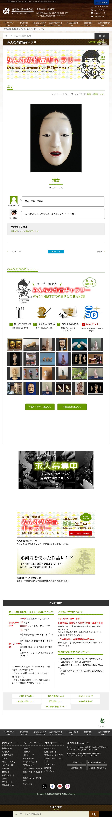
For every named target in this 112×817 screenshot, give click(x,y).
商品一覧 (24, 24)
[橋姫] (31, 388)
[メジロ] (79, 373)
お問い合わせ (104, 24)
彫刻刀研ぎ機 (7, 755)
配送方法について (56, 701)
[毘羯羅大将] (95, 373)
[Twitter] (44, 786)
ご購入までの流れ (26, 696)
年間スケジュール (30, 762)
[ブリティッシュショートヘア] (63, 373)
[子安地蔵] (95, 344)
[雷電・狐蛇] (14, 344)
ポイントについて (86, 696)
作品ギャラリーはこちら (40, 407)
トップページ (8, 24)
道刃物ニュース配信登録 (54, 755)
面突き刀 (14, 231)
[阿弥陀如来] (95, 388)
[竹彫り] (31, 373)
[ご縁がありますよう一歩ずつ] (79, 344)
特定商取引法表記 (86, 701)
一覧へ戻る (56, 252)
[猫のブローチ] (47, 373)
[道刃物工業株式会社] (18, 11)
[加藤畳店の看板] (14, 388)
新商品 (4, 779)
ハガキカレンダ (15, 252)
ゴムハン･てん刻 (8, 762)
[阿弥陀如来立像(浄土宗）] (14, 359)
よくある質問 (72, 24)
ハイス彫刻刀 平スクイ (29, 231)
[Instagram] (67, 786)
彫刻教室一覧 (28, 758)
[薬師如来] (79, 359)
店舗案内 (26, 748)
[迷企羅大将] (47, 388)
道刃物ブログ (28, 765)
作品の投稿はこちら (72, 407)
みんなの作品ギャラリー (33, 769)
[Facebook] (52, 786)
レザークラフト (8, 775)
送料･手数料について (56, 696)
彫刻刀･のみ (7, 748)
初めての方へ (49, 748)
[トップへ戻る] (102, 721)
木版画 (4, 758)
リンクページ (28, 755)
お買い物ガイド (56, 24)
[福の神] (63, 344)
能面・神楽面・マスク (96, 94)
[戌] (47, 359)
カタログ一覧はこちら (97, 768)
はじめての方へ (40, 24)
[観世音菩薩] (63, 359)
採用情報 (47, 768)
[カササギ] (63, 388)
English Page (27, 784)
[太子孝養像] (47, 344)
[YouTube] (60, 786)
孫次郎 (100, 252)
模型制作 (5, 772)
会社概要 (88, 24)
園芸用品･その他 (8, 785)
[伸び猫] (31, 344)
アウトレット (7, 782)
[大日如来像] (14, 373)
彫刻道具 (5, 752)
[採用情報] (56, 470)
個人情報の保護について (56, 707)
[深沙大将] (79, 388)
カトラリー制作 (8, 765)
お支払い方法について (26, 701)
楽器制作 (5, 769)
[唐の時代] (95, 359)
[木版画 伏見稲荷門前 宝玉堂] (31, 359)
